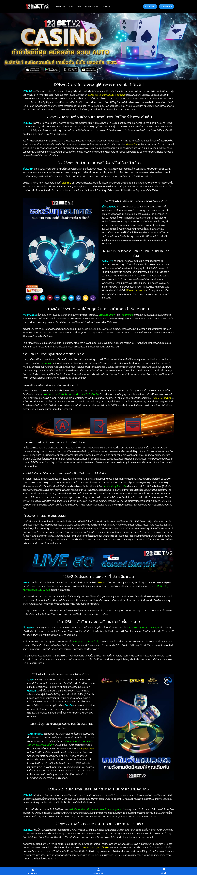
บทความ (70, 6)
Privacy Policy (93, 6)
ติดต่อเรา (79, 6)
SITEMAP (106, 6)
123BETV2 (60, 6)
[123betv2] (37, 6)
